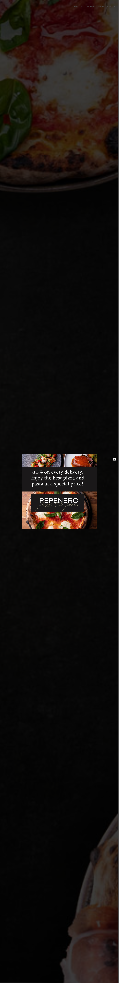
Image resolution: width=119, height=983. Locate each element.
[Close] (114, 459)
